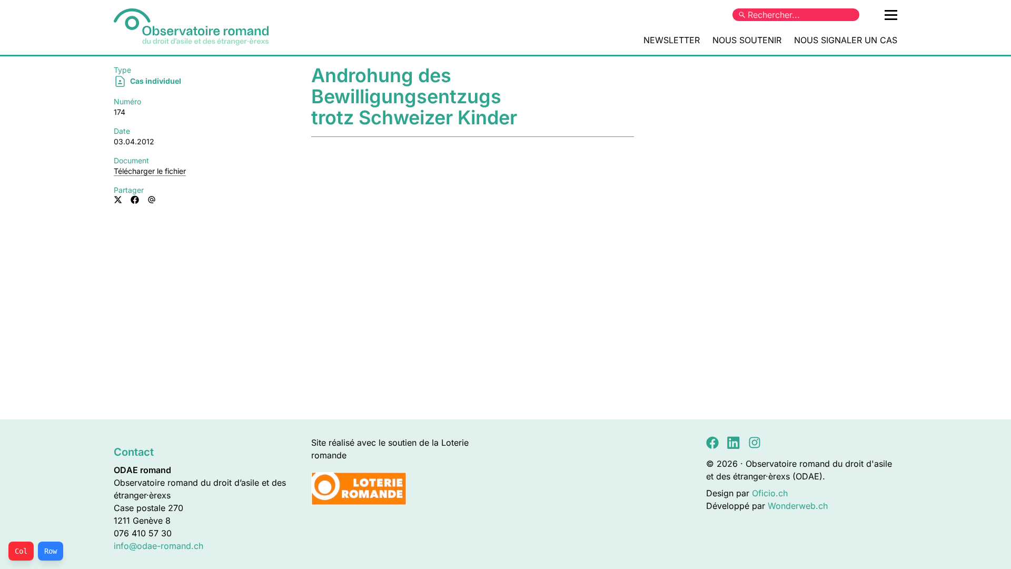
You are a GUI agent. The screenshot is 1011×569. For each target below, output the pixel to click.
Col (21, 551)
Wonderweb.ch (798, 506)
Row (50, 551)
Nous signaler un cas (845, 40)
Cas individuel (154, 80)
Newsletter (671, 40)
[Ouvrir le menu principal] (891, 14)
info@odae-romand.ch (158, 546)
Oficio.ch (770, 493)
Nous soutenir (746, 40)
